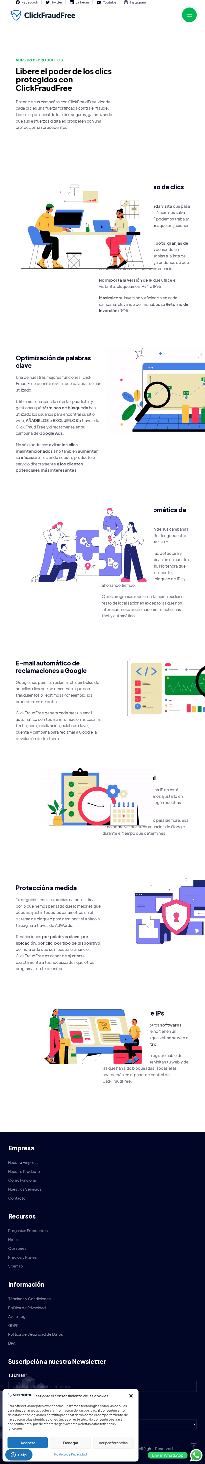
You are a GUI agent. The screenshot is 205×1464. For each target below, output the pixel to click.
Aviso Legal (18, 1316)
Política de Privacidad (70, 1454)
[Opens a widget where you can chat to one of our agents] (18, 1455)
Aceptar (27, 1442)
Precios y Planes (22, 1257)
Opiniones (17, 1248)
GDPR (13, 1325)
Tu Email (17, 1375)
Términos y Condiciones (29, 1298)
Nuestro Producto (24, 1171)
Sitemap (15, 1265)
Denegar (70, 1442)
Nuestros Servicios (25, 1189)
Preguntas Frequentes (28, 1230)
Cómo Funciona (22, 1180)
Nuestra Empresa (23, 1162)
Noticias (15, 1239)
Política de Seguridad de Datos (35, 1334)
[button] (131, 1395)
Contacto (17, 1198)
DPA (12, 1343)
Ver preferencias (113, 1442)
